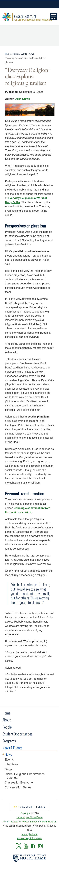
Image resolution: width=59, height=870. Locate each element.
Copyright (25, 813)
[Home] (53, 16)
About (6, 719)
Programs (9, 740)
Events (9, 759)
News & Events (20, 53)
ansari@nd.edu (30, 834)
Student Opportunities (17, 733)
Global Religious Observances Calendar (25, 775)
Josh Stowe (22, 99)
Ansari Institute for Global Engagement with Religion (27, 17)
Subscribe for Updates (31, 807)
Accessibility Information (29, 838)
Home (8, 53)
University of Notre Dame (29, 4)
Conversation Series (18, 787)
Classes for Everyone (19, 782)
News (31, 53)
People (7, 727)
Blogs (8, 769)
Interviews (11, 764)
